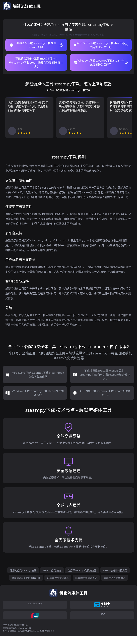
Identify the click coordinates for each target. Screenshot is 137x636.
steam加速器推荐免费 (115, 570)
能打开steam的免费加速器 (82, 570)
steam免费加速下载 (86, 577)
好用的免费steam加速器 (23, 570)
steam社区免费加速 (114, 577)
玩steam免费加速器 (58, 577)
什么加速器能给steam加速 (26, 577)
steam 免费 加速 (52, 570)
